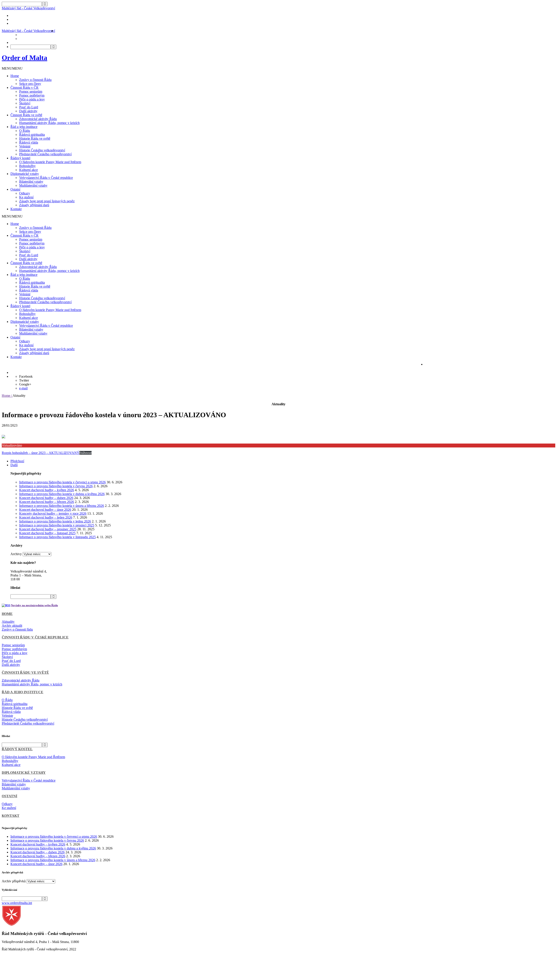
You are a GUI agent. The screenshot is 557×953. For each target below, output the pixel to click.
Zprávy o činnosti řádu (17, 629)
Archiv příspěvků (14, 881)
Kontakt (16, 209)
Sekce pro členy (30, 83)
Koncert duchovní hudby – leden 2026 (45, 517)
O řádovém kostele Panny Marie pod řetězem (50, 162)
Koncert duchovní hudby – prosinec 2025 (47, 529)
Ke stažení (26, 197)
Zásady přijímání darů (34, 205)
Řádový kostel (20, 158)
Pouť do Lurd (28, 107)
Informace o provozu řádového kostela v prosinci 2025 (56, 525)
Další (14, 465)
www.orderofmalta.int (17, 903)
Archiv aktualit (12, 625)
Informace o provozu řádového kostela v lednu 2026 (55, 521)
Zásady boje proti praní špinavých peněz (47, 201)
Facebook (26, 376)
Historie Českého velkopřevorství (42, 150)
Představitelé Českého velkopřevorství (45, 154)
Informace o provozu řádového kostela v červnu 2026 (56, 486)
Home (14, 76)
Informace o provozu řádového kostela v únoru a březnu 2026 (61, 505)
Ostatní (15, 189)
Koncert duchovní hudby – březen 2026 (46, 502)
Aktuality (8, 621)
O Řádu (24, 130)
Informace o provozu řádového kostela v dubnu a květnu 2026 (62, 494)
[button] (12, 68)
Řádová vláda (28, 142)
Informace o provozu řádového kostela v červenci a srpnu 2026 (62, 482)
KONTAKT (10, 815)
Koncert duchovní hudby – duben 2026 (46, 498)
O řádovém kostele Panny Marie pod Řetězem (33, 757)
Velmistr (24, 146)
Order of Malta (24, 58)
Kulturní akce (28, 170)
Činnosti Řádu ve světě (26, 115)
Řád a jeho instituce (23, 127)
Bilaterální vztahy (31, 181)
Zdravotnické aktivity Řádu (38, 119)
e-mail (23, 388)
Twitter (24, 380)
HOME (7, 614)
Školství (24, 103)
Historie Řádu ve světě (34, 138)
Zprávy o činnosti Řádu (35, 80)
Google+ (25, 384)
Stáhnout (85, 453)
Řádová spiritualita (32, 134)
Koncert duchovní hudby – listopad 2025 (47, 533)
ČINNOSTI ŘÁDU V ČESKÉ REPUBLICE (35, 637)
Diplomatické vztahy (24, 174)
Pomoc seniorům (30, 91)
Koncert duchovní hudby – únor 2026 (45, 509)
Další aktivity (28, 111)
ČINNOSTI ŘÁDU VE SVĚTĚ (25, 672)
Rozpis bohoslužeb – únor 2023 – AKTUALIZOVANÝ (40, 453)
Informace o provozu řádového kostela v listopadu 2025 (57, 537)
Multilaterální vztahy (33, 185)
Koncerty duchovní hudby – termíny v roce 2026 (52, 513)
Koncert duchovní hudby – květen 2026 (46, 490)
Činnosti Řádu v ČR (24, 87)
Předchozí (17, 461)
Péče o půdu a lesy (32, 99)
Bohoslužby (27, 166)
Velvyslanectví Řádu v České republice (46, 177)
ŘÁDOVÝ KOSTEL (17, 749)
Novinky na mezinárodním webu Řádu (34, 605)
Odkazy (24, 193)
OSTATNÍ (9, 796)
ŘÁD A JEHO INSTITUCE (22, 692)
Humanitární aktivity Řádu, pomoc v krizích (49, 123)
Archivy (16, 554)
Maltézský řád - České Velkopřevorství (28, 8)
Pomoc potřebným (31, 95)
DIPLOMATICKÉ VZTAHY (24, 772)
